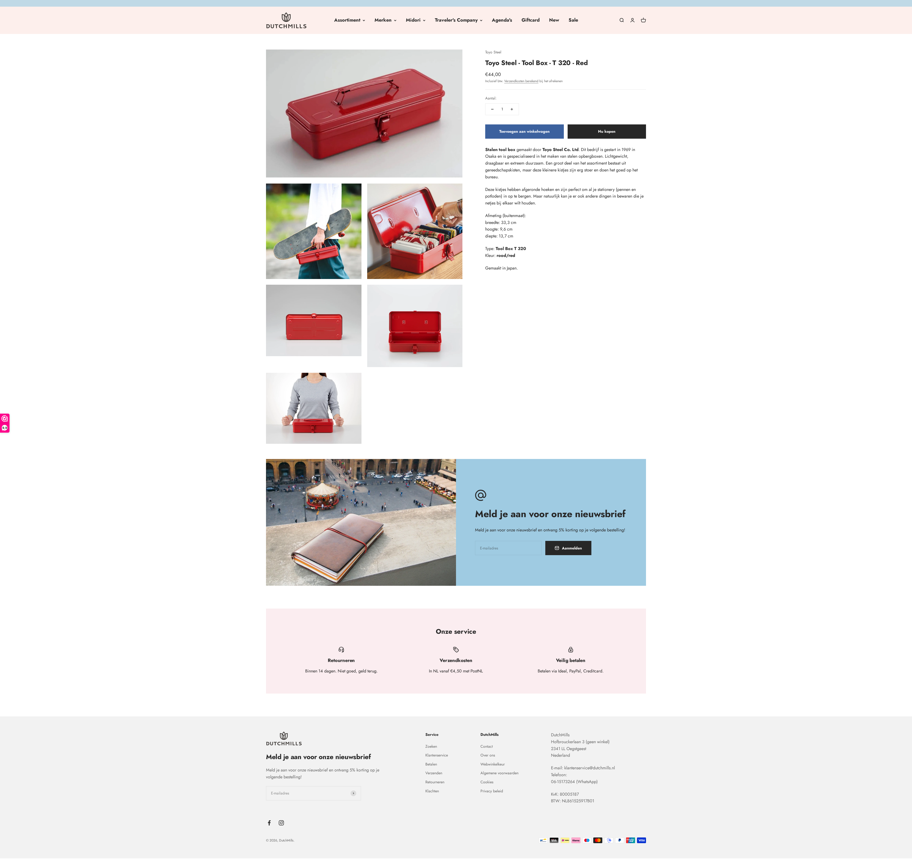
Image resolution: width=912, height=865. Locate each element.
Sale (573, 20)
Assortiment (347, 20)
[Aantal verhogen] (512, 109)
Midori (413, 20)
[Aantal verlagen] (492, 109)
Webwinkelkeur (492, 764)
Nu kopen (606, 131)
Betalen (431, 764)
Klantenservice (436, 755)
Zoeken (431, 746)
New (554, 20)
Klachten (432, 791)
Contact (486, 746)
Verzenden (433, 773)
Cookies (486, 782)
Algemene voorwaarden (499, 773)
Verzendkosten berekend (521, 81)
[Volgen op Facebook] (269, 823)
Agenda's (502, 20)
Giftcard (531, 20)
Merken (383, 20)
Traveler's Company (456, 20)
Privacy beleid (491, 791)
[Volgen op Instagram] (281, 823)
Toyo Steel (493, 52)
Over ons (487, 755)
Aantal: (491, 98)
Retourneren (434, 782)
